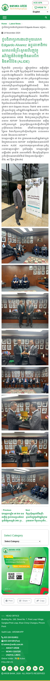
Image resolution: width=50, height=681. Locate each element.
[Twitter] (17, 669)
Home (4, 24)
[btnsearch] (46, 17)
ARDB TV (41, 7)
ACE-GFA (37, 3)
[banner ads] (25, 571)
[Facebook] (4, 669)
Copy (41, 601)
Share (25, 601)
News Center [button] (13, 652)
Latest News (15, 24)
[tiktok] (29, 669)
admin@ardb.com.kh (13, 644)
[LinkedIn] (36, 669)
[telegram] (23, 669)
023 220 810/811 (11, 637)
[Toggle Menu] (5, 17)
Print (10, 601)
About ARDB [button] (12, 648)
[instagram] (11, 669)
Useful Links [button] (13, 655)
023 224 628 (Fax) (12, 641)
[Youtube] (42, 669)
